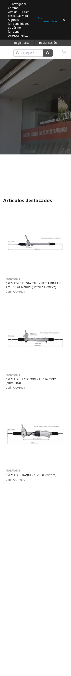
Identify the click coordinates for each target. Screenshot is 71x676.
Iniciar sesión (48, 42)
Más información (47, 20)
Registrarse (21, 42)
